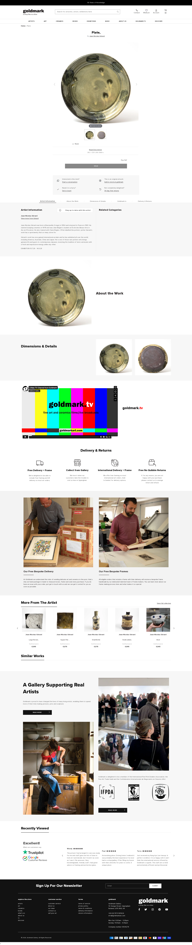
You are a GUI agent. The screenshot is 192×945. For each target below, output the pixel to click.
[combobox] (87, 12)
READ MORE (37, 712)
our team (51, 908)
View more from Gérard (30, 218)
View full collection (164, 603)
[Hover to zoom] (95, 85)
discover (21, 920)
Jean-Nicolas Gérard (97, 36)
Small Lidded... (127, 640)
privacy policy (83, 906)
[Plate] (89, 134)
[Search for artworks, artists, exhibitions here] (118, 12)
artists (20, 903)
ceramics (21, 908)
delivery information (85, 911)
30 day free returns (111, 191)
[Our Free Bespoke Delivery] (58, 532)
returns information (85, 913)
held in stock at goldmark (113, 182)
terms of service (84, 903)
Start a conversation (69, 182)
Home (23, 26)
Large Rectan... (34, 640)
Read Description (95, 150)
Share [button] (77, 144)
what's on (21, 913)
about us (21, 915)
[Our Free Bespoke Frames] (133, 532)
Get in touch (66, 191)
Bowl (158, 640)
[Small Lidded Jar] (127, 620)
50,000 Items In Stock (96, 2)
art (19, 906)
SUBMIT (155, 886)
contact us (52, 911)
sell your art (52, 913)
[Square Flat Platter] (65, 620)
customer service (54, 903)
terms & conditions (85, 908)
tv (18, 918)
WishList (146, 13)
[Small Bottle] (96, 620)
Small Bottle (96, 640)
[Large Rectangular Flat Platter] (34, 620)
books (20, 911)
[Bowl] (158, 620)
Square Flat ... (65, 640)
